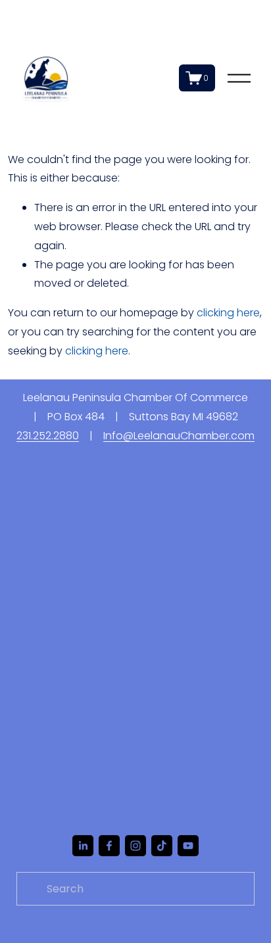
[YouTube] (188, 845)
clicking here (228, 312)
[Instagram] (135, 845)
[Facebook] (109, 845)
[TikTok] (161, 845)
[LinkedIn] (82, 845)
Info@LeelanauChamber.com (179, 435)
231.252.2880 (47, 435)
